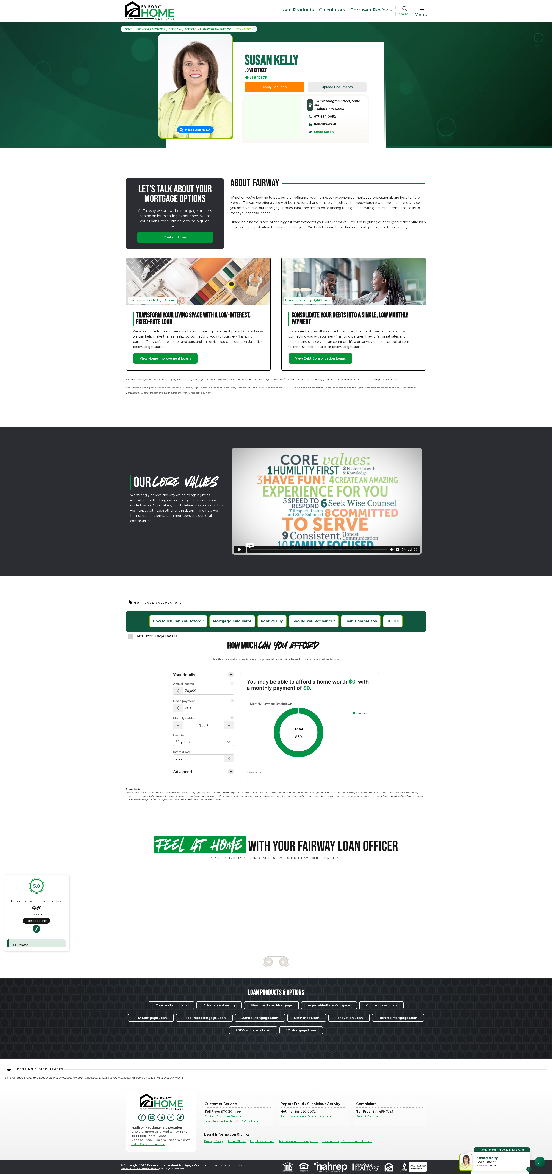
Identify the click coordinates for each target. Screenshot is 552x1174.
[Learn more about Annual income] (232, 684)
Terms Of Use (237, 1141)
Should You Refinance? (313, 621)
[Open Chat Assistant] (540, 1162)
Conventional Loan (381, 1005)
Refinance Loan (306, 1018)
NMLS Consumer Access (148, 1144)
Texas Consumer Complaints (298, 1141)
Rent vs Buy (272, 621)
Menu (420, 14)
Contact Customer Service (223, 1116)
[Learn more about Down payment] (232, 701)
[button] (178, 725)
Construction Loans (171, 1005)
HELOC (393, 621)
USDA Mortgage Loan (253, 1030)
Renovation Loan (349, 1018)
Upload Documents (337, 87)
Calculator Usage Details (156, 636)
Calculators (332, 9)
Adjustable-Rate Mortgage (329, 1005)
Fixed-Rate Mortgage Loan (204, 1018)
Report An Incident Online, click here (306, 1116)
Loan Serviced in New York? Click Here (231, 1121)
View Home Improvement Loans (165, 358)
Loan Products (297, 9)
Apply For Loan (274, 87)
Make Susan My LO (197, 129)
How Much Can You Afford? (178, 621)
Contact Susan (175, 237)
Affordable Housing (219, 1005)
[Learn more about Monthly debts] (232, 718)
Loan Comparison (361, 621)
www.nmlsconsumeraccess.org (140, 1168)
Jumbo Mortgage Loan (260, 1018)
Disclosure (253, 772)
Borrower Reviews (371, 9)
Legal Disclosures (262, 1141)
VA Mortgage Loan (301, 1030)
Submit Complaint (368, 1116)
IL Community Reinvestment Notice (347, 1141)
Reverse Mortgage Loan (398, 1018)
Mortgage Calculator (232, 621)
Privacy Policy (213, 1141)
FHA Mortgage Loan (151, 1018)
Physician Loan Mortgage (271, 1005)
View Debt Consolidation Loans (320, 358)
